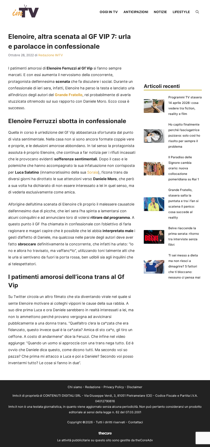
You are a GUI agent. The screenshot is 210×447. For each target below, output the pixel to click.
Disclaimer (134, 387)
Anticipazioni (135, 12)
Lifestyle (181, 12)
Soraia (92, 172)
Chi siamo (75, 387)
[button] (197, 12)
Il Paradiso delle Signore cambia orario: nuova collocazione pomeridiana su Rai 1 (183, 168)
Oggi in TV (109, 12)
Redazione (92, 387)
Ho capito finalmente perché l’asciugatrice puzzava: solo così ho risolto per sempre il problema (184, 135)
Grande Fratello (68, 95)
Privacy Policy (114, 387)
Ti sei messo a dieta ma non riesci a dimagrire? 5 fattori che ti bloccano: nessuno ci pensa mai (184, 266)
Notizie (160, 12)
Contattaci (135, 422)
